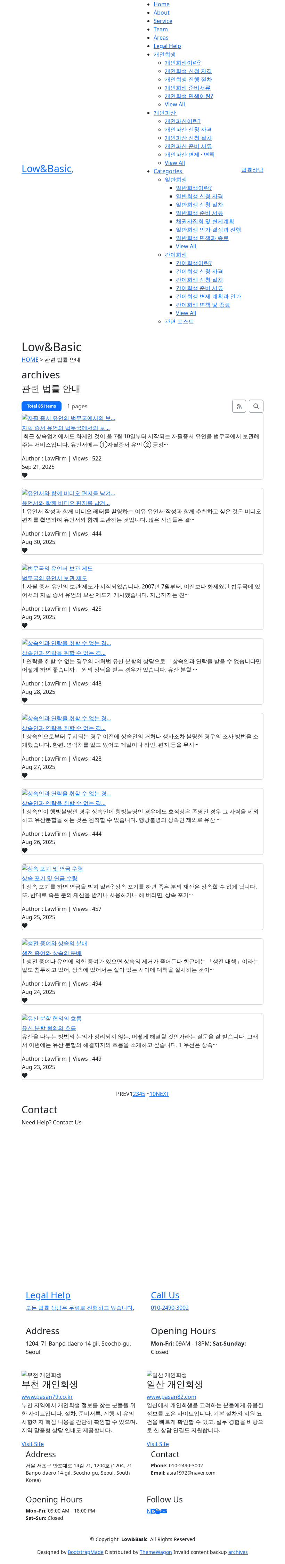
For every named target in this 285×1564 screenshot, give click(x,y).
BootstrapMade (86, 1552)
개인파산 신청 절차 (188, 138)
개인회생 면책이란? (189, 96)
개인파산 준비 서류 (188, 146)
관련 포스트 (179, 321)
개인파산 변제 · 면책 (190, 154)
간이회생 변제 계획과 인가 (208, 296)
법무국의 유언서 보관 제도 (54, 578)
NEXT (162, 1094)
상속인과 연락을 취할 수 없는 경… (64, 653)
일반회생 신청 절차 (199, 204)
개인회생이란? (183, 62)
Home (162, 4)
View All (175, 104)
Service (163, 21)
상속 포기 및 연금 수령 (50, 878)
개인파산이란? (183, 121)
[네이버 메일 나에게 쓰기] (164, 1511)
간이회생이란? (194, 263)
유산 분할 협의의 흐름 (49, 1028)
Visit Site (33, 1444)
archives (238, 1552)
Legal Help (167, 46)
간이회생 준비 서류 (199, 288)
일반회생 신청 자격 (199, 196)
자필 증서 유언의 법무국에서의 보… (66, 428)
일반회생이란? (194, 188)
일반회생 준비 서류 (199, 213)
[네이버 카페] (158, 1511)
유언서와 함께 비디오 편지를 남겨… (66, 503)
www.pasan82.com (171, 1397)
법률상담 (252, 170)
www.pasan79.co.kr (47, 1397)
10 (152, 1094)
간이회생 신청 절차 (199, 279)
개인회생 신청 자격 (188, 71)
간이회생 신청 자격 (199, 271)
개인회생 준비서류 (188, 87)
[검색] (256, 406)
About (162, 12)
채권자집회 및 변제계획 (205, 221)
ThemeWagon (156, 1552)
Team (161, 29)
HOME (30, 359)
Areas (161, 37)
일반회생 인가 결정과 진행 (208, 229)
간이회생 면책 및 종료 (203, 304)
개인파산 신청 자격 (188, 129)
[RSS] (239, 406)
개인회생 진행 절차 (188, 79)
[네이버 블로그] (153, 1511)
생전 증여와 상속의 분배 (52, 953)
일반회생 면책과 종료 (202, 238)
